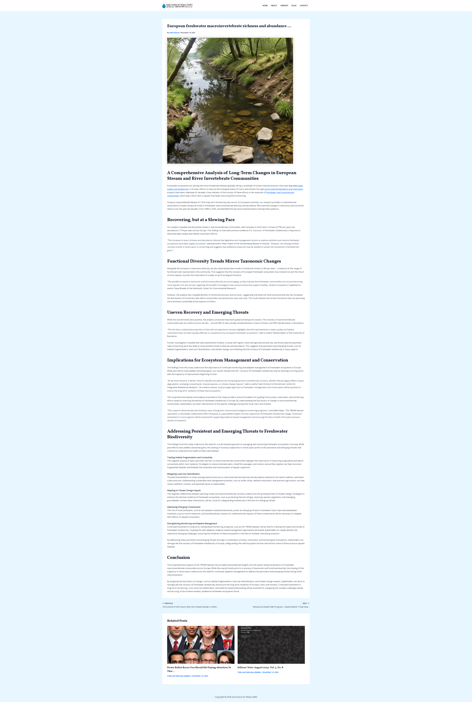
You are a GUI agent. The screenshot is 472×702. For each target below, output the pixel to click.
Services (284, 5)
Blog (294, 5)
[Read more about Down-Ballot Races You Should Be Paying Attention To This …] (201, 644)
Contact (304, 5)
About (274, 5)
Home (265, 5)
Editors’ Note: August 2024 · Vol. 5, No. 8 (260, 667)
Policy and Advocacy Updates (179, 676)
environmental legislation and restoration (284, 189)
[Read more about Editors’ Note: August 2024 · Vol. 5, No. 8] (271, 644)
